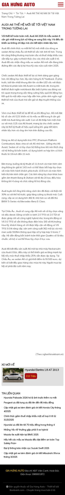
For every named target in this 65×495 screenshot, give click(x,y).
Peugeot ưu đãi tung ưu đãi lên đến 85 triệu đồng (29, 402)
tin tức (19, 13)
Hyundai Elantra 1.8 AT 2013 (42, 369)
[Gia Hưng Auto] (19, 4)
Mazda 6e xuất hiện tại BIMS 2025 (21, 434)
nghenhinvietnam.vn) (52, 354)
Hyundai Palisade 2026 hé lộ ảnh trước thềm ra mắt (30, 397)
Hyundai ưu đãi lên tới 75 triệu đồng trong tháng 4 (29, 424)
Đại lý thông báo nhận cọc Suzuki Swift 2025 (26, 448)
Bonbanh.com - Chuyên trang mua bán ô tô (32, 490)
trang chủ (7, 13)
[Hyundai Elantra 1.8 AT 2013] (13, 375)
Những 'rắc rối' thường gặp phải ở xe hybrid (26, 429)
